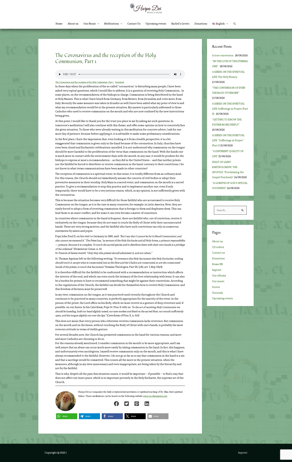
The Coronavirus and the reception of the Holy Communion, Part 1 (84, 82)
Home (59, 23)
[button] (220, 24)
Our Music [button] (89, 23)
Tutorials (217, 292)
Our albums (219, 275)
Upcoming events (155, 23)
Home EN (217, 264)
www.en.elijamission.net (155, 396)
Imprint (216, 270)
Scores (216, 287)
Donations (200, 23)
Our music (218, 281)
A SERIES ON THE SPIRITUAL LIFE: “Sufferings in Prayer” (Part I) (228, 140)
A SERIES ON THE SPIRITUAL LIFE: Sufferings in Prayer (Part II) (230, 108)
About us (73, 23)
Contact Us (133, 23)
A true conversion (223, 55)
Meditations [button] (111, 23)
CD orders (218, 247)
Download (119, 82)
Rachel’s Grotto (180, 23)
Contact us (218, 252)
